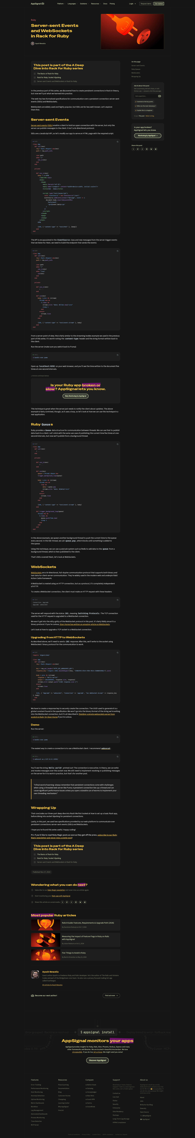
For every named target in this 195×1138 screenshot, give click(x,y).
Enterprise (116, 1108)
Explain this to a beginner (144, 110)
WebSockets (36, 572)
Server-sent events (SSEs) (42, 125)
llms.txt (61, 1110)
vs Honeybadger (91, 1092)
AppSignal (146, 1119)
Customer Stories (64, 1096)
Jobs (141, 1101)
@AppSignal (146, 1116)
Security (115, 1104)
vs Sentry (89, 1103)
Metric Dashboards (37, 1103)
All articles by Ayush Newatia (52, 985)
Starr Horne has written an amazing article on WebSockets (85, 624)
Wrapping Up (136, 76)
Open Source (144, 1112)
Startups (116, 1115)
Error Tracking (36, 1085)
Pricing (112, 4)
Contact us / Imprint (121, 1134)
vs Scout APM (90, 1099)
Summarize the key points (145, 102)
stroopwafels (77, 1052)
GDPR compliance (108, 1134)
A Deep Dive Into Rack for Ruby (59, 66)
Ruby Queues (136, 69)
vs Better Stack (91, 1085)
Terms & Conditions (74, 1134)
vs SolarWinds (90, 1107)
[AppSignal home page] (37, 3)
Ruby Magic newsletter (56, 890)
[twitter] (62, 902)
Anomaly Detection (37, 1096)
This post (142, 116)
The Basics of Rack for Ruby (47, 73)
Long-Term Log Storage (121, 1119)
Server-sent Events (138, 65)
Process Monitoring (38, 1118)
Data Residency (118, 1111)
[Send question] (159, 96)
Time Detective (36, 1121)
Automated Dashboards (39, 1114)
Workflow (34, 1107)
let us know (98, 1052)
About (142, 1097)
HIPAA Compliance (119, 1122)
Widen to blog (150, 116)
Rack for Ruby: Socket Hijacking (49, 77)
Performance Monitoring (39, 1088)
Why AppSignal (63, 1107)
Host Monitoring (37, 1092)
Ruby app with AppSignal (61, 896)
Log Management (37, 1110)
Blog (60, 1092)
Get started (159, 4)
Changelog (62, 1099)
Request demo (146, 4)
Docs (105, 4)
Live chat (116, 1097)
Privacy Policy (86, 1134)
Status (115, 1100)
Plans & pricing (63, 1085)
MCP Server (35, 1125)
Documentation (63, 1088)
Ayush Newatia (40, 43)
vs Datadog (89, 1088)
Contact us (116, 1093)
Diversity (143, 1108)
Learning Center (63, 1103)
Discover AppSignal (97, 1060)
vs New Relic (90, 1096)
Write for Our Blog (146, 1105)
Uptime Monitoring (37, 1099)
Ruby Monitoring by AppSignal (75, 396)
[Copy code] (117, 141)
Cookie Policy (96, 1134)
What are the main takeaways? (146, 106)
